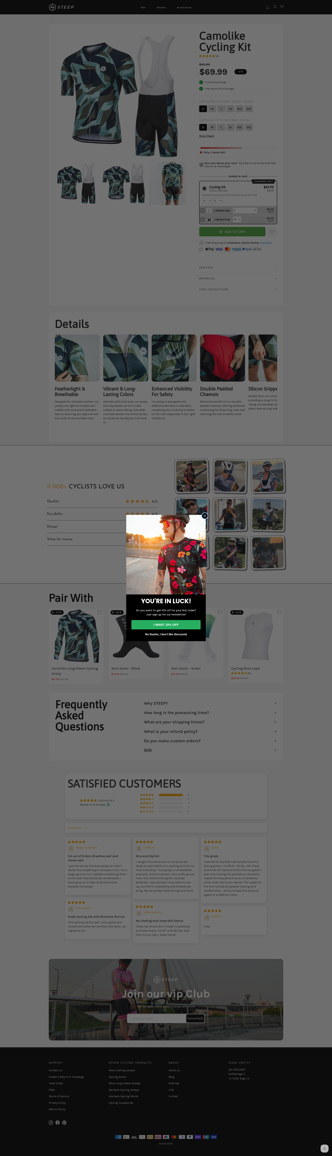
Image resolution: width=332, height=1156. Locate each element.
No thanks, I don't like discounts (166, 634)
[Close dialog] (205, 516)
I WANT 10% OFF (166, 624)
